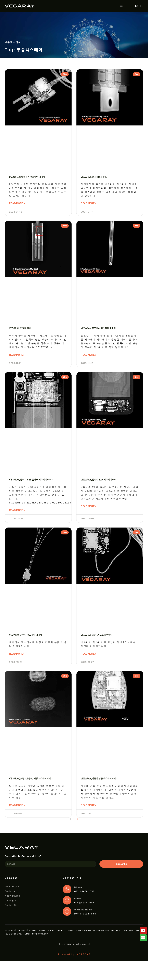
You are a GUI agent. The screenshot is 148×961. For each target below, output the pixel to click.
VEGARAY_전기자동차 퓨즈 (94, 176)
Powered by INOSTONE (74, 954)
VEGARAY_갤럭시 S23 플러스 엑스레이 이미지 (31, 479)
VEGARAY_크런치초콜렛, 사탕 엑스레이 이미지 (31, 778)
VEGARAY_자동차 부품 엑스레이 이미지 (99, 778)
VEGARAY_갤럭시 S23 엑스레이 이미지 (99, 479)
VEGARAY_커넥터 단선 (20, 328)
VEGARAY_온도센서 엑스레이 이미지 (98, 328)
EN (141, 6)
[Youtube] (143, 930)
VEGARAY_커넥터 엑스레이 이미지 (25, 635)
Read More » (17, 203)
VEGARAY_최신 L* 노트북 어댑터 (96, 635)
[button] (121, 5)
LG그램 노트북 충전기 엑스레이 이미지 (27, 176)
